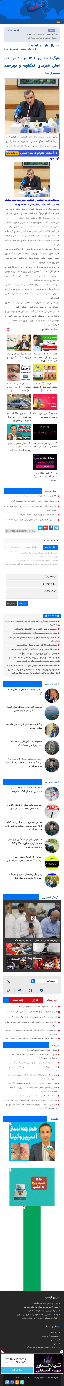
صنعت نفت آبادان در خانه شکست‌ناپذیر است (40, 1095)
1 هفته (51, 1070)
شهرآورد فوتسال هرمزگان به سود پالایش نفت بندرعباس (36, 1062)
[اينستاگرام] (8, 990)
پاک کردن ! (11, 603)
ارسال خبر (54, 1339)
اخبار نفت (52, 1000)
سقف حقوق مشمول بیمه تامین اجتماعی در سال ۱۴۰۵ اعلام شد (26, 790)
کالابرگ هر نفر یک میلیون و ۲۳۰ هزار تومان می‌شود (40, 1318)
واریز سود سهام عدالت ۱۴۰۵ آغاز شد (45, 1303)
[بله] (41, 990)
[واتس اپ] (19, 990)
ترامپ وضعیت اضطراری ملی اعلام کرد (25, 691)
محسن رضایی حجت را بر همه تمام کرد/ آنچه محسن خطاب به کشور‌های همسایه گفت (23, 762)
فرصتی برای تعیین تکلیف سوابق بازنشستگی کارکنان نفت (35, 629)
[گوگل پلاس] (45, 528)
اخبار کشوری (52, 782)
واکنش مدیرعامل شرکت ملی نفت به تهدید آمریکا (24, 726)
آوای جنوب (54, 1332)
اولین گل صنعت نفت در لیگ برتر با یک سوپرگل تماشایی (36, 1083)
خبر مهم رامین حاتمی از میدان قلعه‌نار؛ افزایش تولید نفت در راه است (32, 1017)
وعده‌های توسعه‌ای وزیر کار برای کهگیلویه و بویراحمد (38, 514)
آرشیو (48, 1297)
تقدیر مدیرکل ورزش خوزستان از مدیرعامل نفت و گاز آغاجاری (34, 1100)
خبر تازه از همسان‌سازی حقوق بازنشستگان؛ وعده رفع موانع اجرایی (24, 859)
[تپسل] (6, 151)
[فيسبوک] (51, 528)
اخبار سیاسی (52, 684)
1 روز (25, 1050)
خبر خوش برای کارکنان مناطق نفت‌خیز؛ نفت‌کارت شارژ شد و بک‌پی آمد (31, 1038)
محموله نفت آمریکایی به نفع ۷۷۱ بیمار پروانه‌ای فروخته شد (25, 743)
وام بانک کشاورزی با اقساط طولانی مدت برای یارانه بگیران (37, 1314)
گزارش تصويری (50, 897)
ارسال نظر (22, 603)
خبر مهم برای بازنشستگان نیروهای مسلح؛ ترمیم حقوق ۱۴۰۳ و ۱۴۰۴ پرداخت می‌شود (25, 843)
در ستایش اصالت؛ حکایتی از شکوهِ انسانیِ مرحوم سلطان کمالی (33, 501)
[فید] (8, 982)
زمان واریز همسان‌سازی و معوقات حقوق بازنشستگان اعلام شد (25, 876)
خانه (51, 30)
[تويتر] (40, 528)
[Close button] (61, 1351)
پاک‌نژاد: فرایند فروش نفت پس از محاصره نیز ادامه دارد (36, 496)
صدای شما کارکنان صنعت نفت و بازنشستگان (42, 1347)
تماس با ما (54, 1343)
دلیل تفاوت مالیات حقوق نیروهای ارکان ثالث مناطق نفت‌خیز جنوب (32, 665)
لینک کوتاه (40, 530)
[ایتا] (30, 990)
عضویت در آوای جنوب (50, 1336)
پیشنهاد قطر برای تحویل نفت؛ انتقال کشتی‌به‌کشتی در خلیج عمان (24, 709)
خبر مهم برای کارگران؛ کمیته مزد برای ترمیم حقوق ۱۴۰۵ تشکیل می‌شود (24, 807)
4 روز (39, 1058)
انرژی (35, 1000)
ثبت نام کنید (17, 1370)
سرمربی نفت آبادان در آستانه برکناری (43, 1050)
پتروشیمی (17, 1000)
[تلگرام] (56, 528)
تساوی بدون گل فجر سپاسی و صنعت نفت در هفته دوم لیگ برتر (33, 1066)
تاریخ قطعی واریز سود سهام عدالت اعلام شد (42, 1310)
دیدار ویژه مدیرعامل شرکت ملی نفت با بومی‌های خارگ (37, 940)
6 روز (11, 1062)
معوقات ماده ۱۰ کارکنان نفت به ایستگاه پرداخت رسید (37, 645)
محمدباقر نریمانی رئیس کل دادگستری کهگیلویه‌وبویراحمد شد (34, 649)
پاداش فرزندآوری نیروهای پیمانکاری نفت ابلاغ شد (38, 653)
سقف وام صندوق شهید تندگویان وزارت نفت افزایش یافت (35, 633)
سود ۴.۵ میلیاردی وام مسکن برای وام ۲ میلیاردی (41, 1307)
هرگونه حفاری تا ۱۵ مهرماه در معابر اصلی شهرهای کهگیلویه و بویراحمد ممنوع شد (31, 65)
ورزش (55, 1045)
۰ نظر (57, 45)
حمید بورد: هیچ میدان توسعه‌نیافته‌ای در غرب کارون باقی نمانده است (31, 519)
